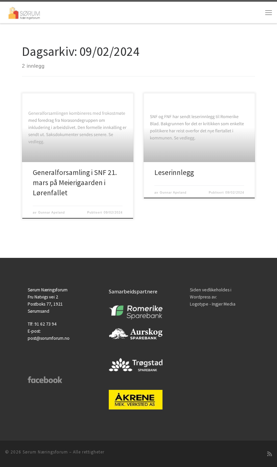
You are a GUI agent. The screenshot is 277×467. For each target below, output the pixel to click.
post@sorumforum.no (49, 338)
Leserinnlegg (174, 172)
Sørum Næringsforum (45, 452)
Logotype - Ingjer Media (212, 304)
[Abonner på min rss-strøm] (269, 454)
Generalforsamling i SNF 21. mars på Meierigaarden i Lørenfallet (75, 182)
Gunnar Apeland (51, 212)
